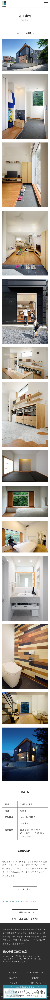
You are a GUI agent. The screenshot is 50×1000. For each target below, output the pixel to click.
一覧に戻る (26, 889)
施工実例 (16, 902)
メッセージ (13, 973)
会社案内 (35, 978)
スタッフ (13, 983)
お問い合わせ (24, 912)
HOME (5, 902)
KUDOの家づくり (35, 973)
